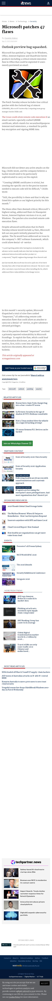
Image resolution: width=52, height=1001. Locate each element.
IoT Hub (40, 977)
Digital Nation (30, 977)
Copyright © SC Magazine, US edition (13, 382)
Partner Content (13, 451)
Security (33, 21)
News (12, 21)
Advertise (13, 961)
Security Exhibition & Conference (31, 573)
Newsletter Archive (24, 961)
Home (4, 21)
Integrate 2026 (23, 579)
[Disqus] (26, 726)
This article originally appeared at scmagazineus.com (18, 357)
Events (8, 540)
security (38, 389)
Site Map (35, 961)
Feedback (45, 958)
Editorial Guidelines (26, 958)
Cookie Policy (14, 997)
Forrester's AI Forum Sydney (29, 546)
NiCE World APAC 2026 (27, 555)
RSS (41, 961)
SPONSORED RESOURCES (15, 500)
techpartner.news (15, 977)
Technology (22, 21)
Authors (37, 958)
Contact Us (7, 958)
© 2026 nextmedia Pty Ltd (30, 966)
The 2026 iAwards (24, 565)
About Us (16, 958)
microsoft (12, 389)
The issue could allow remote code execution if (24, 117)
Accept (44, 983)
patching (30, 389)
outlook (21, 389)
